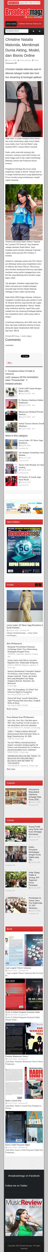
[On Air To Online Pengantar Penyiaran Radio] (25, 1010)
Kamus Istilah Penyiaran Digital (17, 1145)
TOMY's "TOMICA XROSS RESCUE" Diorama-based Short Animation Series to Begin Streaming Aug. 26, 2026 (23, 734)
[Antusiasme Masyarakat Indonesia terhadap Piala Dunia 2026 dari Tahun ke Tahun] (16, 796)
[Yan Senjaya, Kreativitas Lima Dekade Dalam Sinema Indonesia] (11, 457)
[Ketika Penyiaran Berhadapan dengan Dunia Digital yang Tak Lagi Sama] (16, 854)
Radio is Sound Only (13, 1101)
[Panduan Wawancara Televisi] (25, 1054)
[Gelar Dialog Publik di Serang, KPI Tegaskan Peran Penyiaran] (16, 879)
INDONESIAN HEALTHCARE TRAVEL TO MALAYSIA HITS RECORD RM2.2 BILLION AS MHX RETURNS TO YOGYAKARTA (23, 759)
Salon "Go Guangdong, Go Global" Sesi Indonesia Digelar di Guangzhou (22, 691)
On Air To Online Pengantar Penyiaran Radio (22, 1012)
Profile (36, 60)
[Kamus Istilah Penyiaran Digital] (25, 1142)
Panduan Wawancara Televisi (16, 1056)
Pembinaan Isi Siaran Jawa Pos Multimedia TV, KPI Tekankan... (35, 903)
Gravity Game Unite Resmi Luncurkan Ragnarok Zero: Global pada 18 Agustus (22, 661)
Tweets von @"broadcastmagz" (17, 1192)
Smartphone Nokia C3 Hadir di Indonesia (19, 372)
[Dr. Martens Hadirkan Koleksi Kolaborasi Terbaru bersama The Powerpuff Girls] (11, 404)
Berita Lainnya (12, 709)
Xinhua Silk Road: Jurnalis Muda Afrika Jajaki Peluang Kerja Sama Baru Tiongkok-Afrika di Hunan (24, 700)
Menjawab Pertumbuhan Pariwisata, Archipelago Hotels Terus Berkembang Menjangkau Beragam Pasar (22, 649)
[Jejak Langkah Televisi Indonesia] (25, 966)
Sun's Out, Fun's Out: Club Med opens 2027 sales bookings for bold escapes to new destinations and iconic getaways (23, 723)
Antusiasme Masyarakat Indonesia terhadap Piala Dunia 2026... (35, 794)
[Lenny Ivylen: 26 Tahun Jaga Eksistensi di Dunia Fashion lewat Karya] (11, 444)
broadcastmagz (25, 60)
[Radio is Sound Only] (25, 1098)
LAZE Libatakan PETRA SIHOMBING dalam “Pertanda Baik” (21, 378)
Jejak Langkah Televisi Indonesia (18, 968)
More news (11, 769)
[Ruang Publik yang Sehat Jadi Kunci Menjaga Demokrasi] (16, 834)
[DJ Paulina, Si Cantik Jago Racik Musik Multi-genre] (11, 481)
